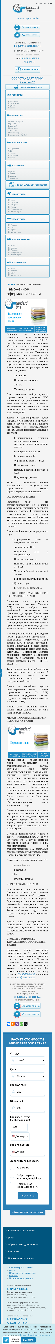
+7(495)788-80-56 (26, 974)
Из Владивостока (15, 209)
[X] (26, 1024)
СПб (10, 151)
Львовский (12, 130)
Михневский (13, 128)
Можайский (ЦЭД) (15, 121)
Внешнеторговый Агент (21, 1230)
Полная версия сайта (27, 18)
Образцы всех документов (23, 1244)
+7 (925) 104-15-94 (17, 1322)
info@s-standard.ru (25, 977)
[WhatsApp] (21, 1024)
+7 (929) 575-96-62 (17, 1319)
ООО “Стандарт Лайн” (27, 78)
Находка (11, 158)
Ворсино (11, 171)
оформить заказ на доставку (27, 1212)
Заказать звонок (30, 27)
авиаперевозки (19, 194)
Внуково (11, 106)
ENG (25, 62)
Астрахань (12, 153)
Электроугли (13, 178)
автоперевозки (19, 219)
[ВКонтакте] (8, 1024)
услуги (11, 1237)
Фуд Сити (12, 124)
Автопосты (17, 115)
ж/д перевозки (19, 262)
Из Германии (13, 202)
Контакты (13, 1251)
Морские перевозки (21, 239)
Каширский (12, 126)
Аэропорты (17, 95)
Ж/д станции (18, 165)
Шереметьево (13, 103)
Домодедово (13, 101)
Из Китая (11, 200)
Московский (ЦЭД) (15, 133)
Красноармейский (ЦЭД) (17, 135)
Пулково (11, 108)
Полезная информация (21, 1258)
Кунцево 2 (12, 176)
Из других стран (14, 212)
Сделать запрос (29, 34)
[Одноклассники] (13, 1024)
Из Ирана (12, 230)
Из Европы (12, 225)
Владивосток (13, 155)
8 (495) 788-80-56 (27, 997)
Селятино (12, 174)
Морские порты (19, 142)
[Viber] (17, 1024)
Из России (12, 207)
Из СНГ (11, 227)
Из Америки (13, 205)
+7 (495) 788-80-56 (27, 46)
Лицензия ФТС (27, 82)
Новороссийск (13, 149)
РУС (32, 62)
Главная (11, 284)
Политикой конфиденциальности (34, 1335)
